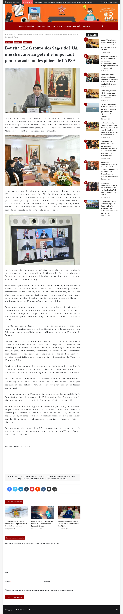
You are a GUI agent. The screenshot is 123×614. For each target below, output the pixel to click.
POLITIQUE (40, 26)
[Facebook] (9, 489)
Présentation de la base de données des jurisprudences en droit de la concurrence (16, 523)
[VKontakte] (43, 489)
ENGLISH (113, 2)
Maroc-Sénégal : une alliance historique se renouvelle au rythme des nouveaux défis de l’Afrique (108, 45)
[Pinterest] (32, 489)
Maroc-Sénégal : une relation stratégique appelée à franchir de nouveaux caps (108, 94)
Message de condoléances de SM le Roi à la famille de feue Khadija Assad (68, 523)
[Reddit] (37, 489)
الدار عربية (76, 26)
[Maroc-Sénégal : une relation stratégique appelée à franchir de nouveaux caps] (92, 93)
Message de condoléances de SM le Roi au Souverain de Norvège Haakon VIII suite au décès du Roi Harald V (109, 189)
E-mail (8, 581)
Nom (7, 572)
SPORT (59, 26)
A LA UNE (16, 34)
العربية (106, 2)
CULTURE (67, 26)
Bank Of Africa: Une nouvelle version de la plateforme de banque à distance (42, 523)
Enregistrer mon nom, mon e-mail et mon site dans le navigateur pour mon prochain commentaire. (40, 590)
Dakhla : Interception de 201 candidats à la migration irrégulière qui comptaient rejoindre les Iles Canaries (109, 110)
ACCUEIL (22, 26)
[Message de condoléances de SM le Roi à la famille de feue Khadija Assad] (69, 512)
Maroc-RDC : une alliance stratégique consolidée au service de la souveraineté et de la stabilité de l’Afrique (109, 79)
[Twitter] (15, 489)
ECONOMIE (50, 26)
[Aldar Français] (61, 13)
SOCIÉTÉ (30, 26)
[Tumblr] (26, 489)
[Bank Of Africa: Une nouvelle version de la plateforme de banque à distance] (42, 512)
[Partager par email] (49, 489)
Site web (47, 581)
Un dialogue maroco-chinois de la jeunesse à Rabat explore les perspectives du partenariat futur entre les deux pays (109, 207)
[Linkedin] (20, 489)
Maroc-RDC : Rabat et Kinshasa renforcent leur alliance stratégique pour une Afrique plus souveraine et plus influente (72, 2)
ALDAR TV (18, 42)
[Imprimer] (54, 489)
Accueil (9, 34)
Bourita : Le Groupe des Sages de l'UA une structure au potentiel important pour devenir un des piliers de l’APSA (43, 477)
